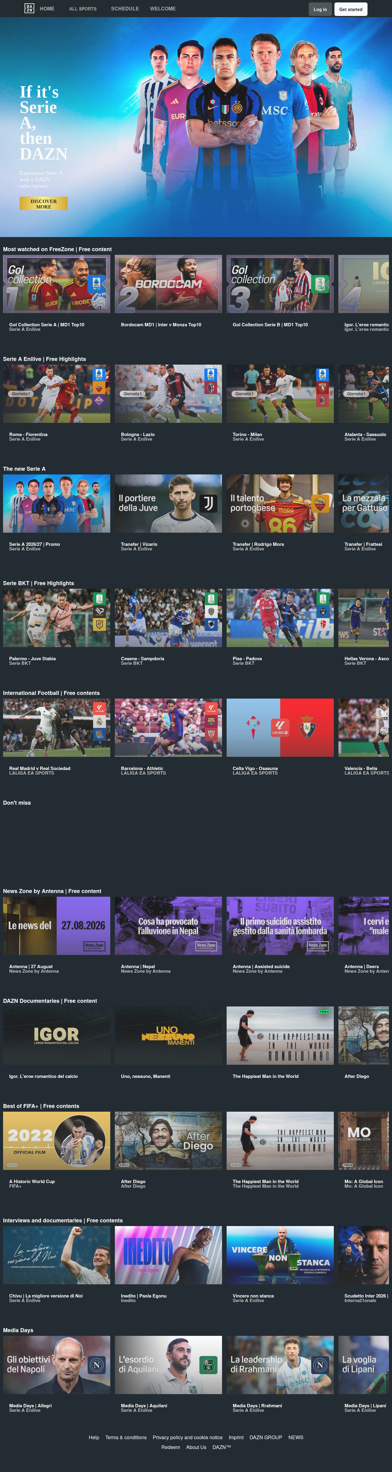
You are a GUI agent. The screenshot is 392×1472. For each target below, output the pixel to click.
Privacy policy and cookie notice (188, 1437)
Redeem (170, 1447)
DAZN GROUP (266, 1437)
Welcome (163, 8)
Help (94, 1437)
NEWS (295, 1437)
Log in (320, 9)
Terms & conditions (126, 1437)
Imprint (236, 1437)
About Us (196, 1447)
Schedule (125, 8)
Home (47, 8)
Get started (351, 9)
